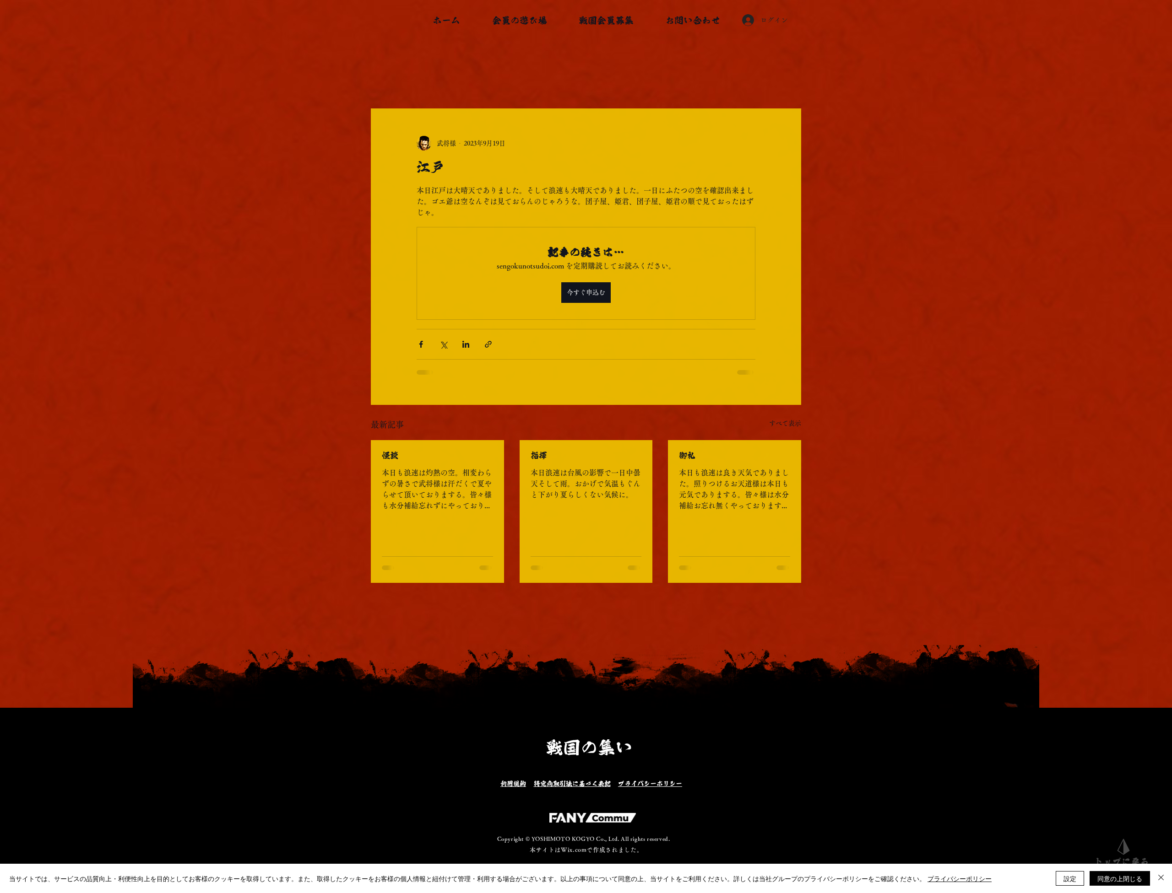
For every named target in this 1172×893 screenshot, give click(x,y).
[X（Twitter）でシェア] (443, 344)
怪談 (390, 455)
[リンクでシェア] (488, 344)
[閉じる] (1161, 878)
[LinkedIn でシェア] (465, 344)
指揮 (539, 455)
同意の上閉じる (1119, 878)
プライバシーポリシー (960, 878)
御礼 (687, 455)
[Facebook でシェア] (421, 344)
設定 (1069, 878)
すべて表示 (785, 423)
